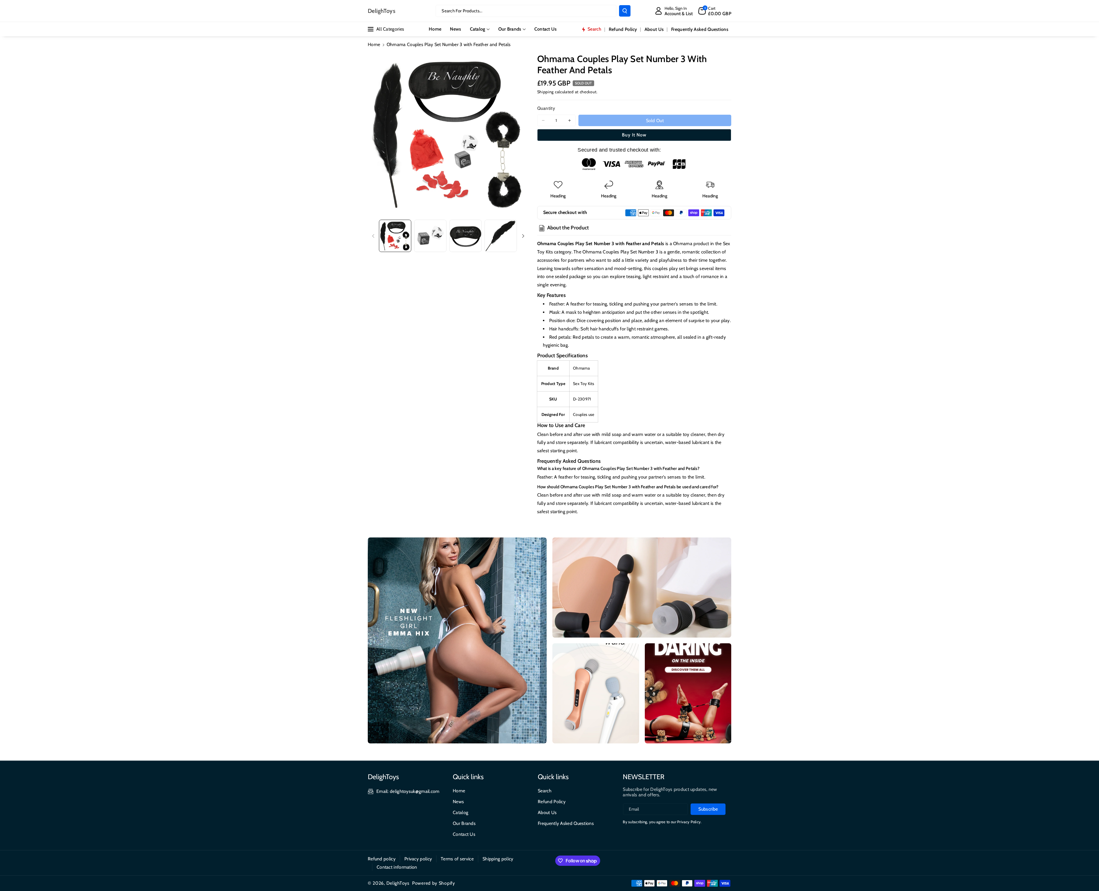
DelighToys (398, 883)
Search (545, 790)
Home (374, 44)
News (458, 801)
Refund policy (382, 859)
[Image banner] (457, 640)
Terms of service (457, 859)
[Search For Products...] (624, 11)
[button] (714, 11)
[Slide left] (373, 236)
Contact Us (464, 834)
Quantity (546, 108)
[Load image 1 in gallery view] (395, 236)
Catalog (477, 29)
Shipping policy (498, 859)
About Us (547, 812)
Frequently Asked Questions (566, 823)
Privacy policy (418, 859)
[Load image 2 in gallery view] (430, 236)
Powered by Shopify (433, 883)
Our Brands (509, 29)
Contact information (397, 867)
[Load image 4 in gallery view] (501, 236)
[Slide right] (523, 236)
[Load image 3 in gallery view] (465, 236)
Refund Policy (552, 801)
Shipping (545, 91)
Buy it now (634, 135)
